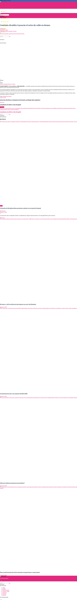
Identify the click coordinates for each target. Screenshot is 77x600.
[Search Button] (9, 36)
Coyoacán (10, 31)
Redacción (3, 28)
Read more (2, 217)
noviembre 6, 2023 (4, 30)
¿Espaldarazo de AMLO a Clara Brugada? (10, 112)
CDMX (3, 11)
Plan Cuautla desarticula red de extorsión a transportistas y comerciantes (20, 572)
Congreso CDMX (5, 21)
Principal (14, 31)
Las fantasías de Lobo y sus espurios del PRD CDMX (13, 394)
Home (3, 580)
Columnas (4, 592)
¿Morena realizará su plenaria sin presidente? (12, 483)
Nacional (4, 31)
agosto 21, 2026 (3, 212)
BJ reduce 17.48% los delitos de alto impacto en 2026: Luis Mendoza (18, 304)
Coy (7, 96)
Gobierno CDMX (5, 18)
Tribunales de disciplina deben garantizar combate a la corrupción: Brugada (20, 208)
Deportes (4, 593)
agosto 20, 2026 (3, 396)
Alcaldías (3, 31)
